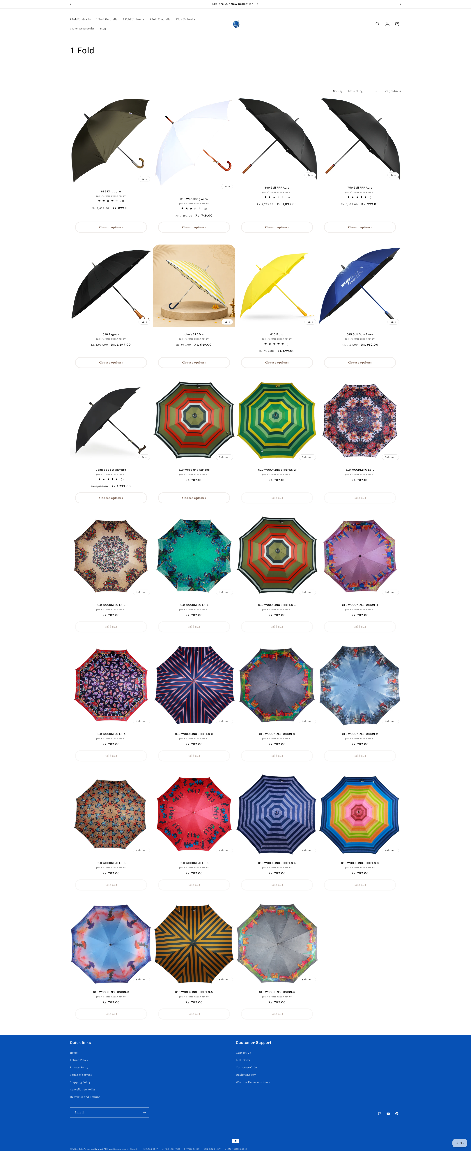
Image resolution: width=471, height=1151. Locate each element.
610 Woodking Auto (194, 199)
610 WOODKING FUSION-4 (360, 605)
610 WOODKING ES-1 (194, 605)
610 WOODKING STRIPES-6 (194, 734)
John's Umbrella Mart (91, 1149)
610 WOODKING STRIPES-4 (277, 863)
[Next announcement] (400, 4)
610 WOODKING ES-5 (194, 863)
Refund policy (150, 1148)
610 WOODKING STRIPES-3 (360, 863)
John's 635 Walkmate (111, 469)
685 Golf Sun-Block (360, 334)
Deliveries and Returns (85, 1097)
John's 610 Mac (194, 334)
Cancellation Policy (83, 1089)
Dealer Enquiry (246, 1074)
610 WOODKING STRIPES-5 (194, 992)
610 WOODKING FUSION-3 (111, 992)
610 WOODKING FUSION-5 (277, 992)
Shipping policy (212, 1148)
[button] (378, 24)
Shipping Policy (80, 1082)
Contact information (236, 1148)
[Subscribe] (144, 1112)
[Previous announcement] (71, 4)
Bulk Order (243, 1060)
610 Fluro (277, 334)
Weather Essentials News (253, 1082)
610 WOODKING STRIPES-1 (277, 605)
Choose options (111, 227)
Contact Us (243, 1052)
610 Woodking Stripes (194, 469)
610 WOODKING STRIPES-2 (277, 469)
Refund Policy (79, 1060)
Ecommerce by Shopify (126, 1149)
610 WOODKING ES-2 (360, 469)
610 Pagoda (111, 334)
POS (106, 1149)
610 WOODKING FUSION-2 (360, 734)
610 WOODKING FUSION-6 (277, 734)
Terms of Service (81, 1074)
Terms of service (171, 1148)
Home (74, 1052)
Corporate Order (247, 1067)
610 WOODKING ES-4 (111, 734)
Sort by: (338, 91)
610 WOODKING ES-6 (111, 863)
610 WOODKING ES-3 (111, 605)
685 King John (111, 191)
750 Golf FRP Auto (360, 187)
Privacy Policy (79, 1067)
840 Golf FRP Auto (277, 187)
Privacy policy (191, 1148)
